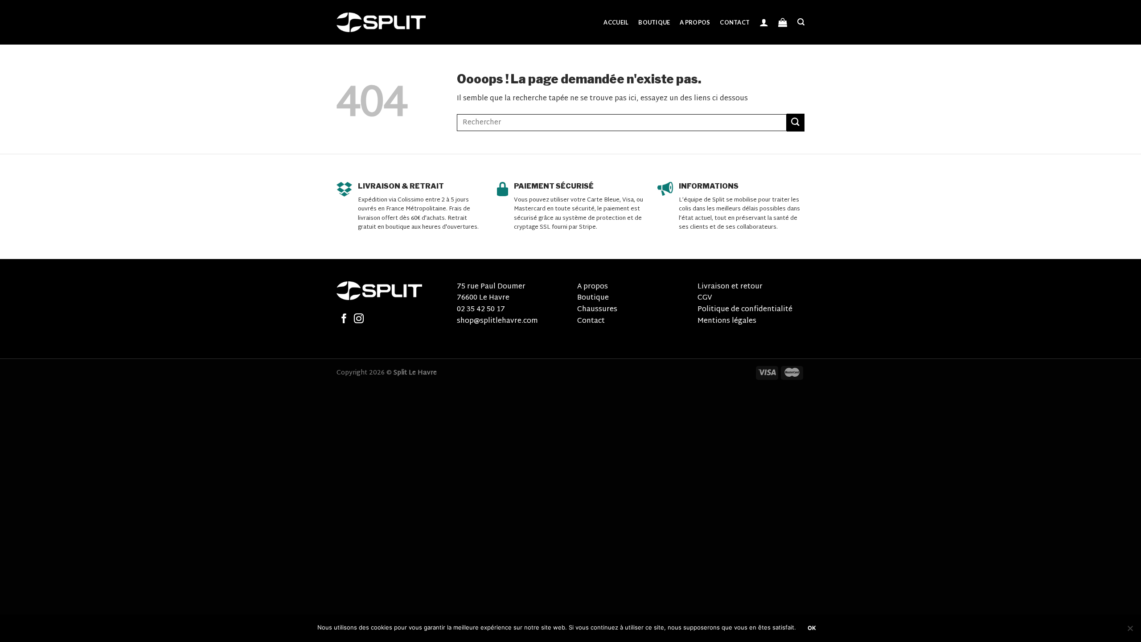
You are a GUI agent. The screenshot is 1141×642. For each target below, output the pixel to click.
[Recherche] (800, 22)
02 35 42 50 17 (481, 309)
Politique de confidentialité (745, 309)
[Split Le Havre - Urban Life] (381, 22)
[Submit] (795, 122)
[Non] (1129, 631)
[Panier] (782, 22)
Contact (735, 22)
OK (812, 628)
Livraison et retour (730, 286)
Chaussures (597, 309)
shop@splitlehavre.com (497, 321)
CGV (705, 298)
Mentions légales (727, 321)
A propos (695, 22)
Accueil (615, 22)
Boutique (654, 22)
